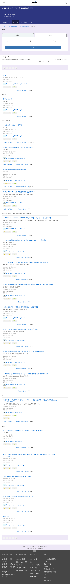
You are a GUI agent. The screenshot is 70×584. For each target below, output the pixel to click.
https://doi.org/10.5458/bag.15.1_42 (15, 412)
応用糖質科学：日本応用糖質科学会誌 (20, 26)
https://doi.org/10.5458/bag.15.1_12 (15, 158)
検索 (17, 35)
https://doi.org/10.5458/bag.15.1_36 (15, 318)
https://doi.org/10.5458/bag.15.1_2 (15, 136)
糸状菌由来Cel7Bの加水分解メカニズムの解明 (28, 285)
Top (34, 551)
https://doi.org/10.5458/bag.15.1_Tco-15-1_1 (18, 84)
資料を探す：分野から (8, 564)
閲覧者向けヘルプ (49, 569)
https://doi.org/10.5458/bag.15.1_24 (15, 202)
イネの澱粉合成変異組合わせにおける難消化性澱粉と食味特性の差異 (25, 374)
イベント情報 (33, 568)
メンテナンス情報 (35, 565)
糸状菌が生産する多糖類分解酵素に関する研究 (18, 147)
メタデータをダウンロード (44, 61)
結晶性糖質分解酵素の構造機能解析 (14, 169)
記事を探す (5, 572)
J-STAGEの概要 (20, 559)
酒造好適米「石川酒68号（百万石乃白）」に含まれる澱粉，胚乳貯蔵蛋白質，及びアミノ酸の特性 (30, 401)
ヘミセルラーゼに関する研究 (12, 125)
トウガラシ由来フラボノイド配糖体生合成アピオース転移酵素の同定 (25, 262)
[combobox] (15, 41)
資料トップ (6, 22)
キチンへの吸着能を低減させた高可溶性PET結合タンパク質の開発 (24, 240)
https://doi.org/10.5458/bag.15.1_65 (15, 505)
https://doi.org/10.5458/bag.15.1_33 (15, 251)
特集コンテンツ (34, 574)
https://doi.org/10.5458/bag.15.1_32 (15, 228)
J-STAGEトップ (6, 26)
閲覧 (50, 35)
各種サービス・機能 (21, 562)
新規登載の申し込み (21, 571)
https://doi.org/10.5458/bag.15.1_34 (15, 273)
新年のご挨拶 (7, 99)
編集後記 (6, 516)
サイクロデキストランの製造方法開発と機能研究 (19, 192)
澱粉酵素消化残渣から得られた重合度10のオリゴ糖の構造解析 (23, 351)
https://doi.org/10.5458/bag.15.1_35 (15, 295)
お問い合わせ (47, 578)
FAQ (45, 575)
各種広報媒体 (33, 576)
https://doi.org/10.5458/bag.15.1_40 (15, 384)
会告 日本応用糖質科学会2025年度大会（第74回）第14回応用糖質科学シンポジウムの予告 (29, 455)
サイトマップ (47, 581)
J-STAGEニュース (35, 571)
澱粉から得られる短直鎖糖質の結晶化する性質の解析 (20, 329)
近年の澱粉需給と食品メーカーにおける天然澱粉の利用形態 (22, 430)
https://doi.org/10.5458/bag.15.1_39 (15, 362)
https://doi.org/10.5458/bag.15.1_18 (15, 180)
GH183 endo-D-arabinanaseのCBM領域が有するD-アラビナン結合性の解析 (27, 218)
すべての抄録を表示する (61, 60)
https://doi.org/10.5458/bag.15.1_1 (15, 110)
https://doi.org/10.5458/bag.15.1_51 (15, 441)
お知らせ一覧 (33, 559)
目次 (4, 75)
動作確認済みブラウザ (50, 572)
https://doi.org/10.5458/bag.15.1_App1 (16, 525)
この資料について (26, 22)
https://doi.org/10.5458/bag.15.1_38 (15, 340)
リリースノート (34, 562)
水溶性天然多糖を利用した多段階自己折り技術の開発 (20, 307)
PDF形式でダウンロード (22, 90)
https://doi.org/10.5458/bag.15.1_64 (15, 485)
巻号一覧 (15, 22)
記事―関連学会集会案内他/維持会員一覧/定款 (18, 496)
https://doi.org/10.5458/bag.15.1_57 (15, 465)
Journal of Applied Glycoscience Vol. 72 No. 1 (18, 476)
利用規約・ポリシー (21, 568)
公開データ (19, 565)
